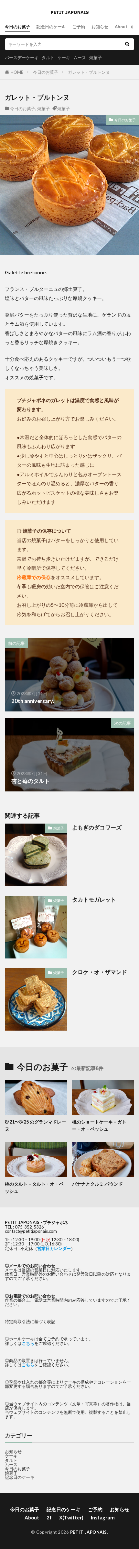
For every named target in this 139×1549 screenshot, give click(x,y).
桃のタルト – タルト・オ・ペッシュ (34, 1187)
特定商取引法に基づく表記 (30, 1321)
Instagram (103, 1517)
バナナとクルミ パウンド (97, 1184)
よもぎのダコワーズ (97, 827)
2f (49, 1517)
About (121, 26)
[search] (127, 44)
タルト (48, 57)
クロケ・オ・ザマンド (99, 972)
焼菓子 (95, 57)
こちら (28, 1343)
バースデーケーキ (21, 57)
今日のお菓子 (17, 26)
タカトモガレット (94, 899)
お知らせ (99, 26)
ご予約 (78, 26)
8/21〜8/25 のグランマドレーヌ (35, 1125)
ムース (79, 57)
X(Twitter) (71, 1517)
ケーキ (64, 57)
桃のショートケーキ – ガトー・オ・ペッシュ (99, 1125)
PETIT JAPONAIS (88, 1532)
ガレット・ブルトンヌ (89, 72)
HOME (17, 72)
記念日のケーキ (51, 26)
